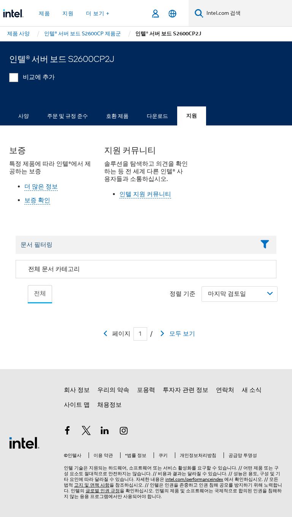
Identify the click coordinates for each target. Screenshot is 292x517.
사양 (23, 116)
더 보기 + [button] (98, 13)
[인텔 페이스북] (67, 432)
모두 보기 (182, 334)
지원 (191, 115)
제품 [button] (44, 13)
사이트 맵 (77, 405)
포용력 (146, 390)
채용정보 (109, 405)
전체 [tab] (40, 293)
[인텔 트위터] (86, 432)
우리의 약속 (113, 390)
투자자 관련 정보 (185, 390)
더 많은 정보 (41, 186)
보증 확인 (37, 200)
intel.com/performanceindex (194, 479)
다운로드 (157, 116)
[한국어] (172, 13)
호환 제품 (117, 116)
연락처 (225, 390)
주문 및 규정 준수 (67, 116)
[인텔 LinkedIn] (104, 432)
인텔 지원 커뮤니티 (145, 194)
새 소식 (252, 390)
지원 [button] (68, 13)
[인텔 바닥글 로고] (24, 442)
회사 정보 (77, 390)
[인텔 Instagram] (123, 432)
